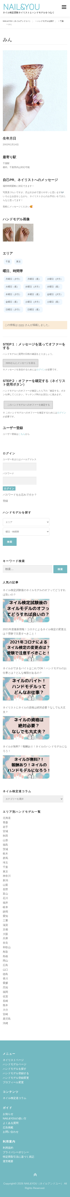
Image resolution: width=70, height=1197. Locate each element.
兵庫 (5, 938)
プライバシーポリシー (16, 1152)
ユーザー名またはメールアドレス (19, 459)
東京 (5, 871)
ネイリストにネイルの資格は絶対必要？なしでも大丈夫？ (34, 709)
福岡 (5, 991)
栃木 (5, 853)
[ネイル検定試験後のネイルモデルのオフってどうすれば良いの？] (26, 610)
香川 (5, 978)
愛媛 (5, 982)
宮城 (5, 831)
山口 (5, 969)
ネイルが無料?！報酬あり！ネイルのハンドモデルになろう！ (35, 748)
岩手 (5, 826)
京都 (5, 929)
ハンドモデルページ (14, 1064)
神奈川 (7, 875)
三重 (5, 920)
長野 (5, 889)
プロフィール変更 (13, 1082)
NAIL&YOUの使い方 (14, 1118)
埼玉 (5, 862)
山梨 (5, 884)
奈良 (5, 942)
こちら (21, 434)
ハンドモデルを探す (14, 1068)
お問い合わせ (10, 1131)
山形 (5, 840)
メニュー (64, 7)
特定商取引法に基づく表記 (18, 1156)
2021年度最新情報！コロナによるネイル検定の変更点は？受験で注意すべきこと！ (34, 631)
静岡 (5, 911)
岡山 (5, 960)
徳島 (5, 974)
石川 (5, 898)
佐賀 (5, 996)
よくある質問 (10, 1122)
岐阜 (5, 907)
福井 (5, 902)
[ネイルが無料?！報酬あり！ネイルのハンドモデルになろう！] (26, 767)
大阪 (5, 933)
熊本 (5, 1005)
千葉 (5, 867)
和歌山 (7, 947)
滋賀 (5, 924)
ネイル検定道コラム (14, 1098)
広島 (5, 965)
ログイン (40, 369)
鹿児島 (7, 1018)
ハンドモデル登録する (16, 1073)
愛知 (5, 915)
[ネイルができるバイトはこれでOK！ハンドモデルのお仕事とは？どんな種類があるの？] (26, 688)
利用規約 (8, 1147)
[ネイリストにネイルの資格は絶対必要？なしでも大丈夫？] (26, 728)
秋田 (5, 835)
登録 (5, 500)
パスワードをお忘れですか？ (20, 494)
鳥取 (5, 951)
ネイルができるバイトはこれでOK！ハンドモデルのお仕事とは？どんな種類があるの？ (35, 670)
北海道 (7, 817)
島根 (5, 956)
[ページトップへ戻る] (35, 1175)
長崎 (5, 1000)
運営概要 (8, 1161)
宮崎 (5, 1014)
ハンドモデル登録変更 (16, 1077)
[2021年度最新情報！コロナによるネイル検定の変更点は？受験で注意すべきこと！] (26, 649)
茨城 (5, 849)
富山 (5, 893)
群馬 (5, 858)
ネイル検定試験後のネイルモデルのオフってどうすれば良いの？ (34, 592)
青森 (5, 822)
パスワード (8, 473)
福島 (5, 844)
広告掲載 (8, 1127)
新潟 (5, 880)
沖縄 (5, 1023)
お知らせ (8, 1113)
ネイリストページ (13, 1059)
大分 (5, 1009)
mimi (21, 324)
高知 (5, 987)
